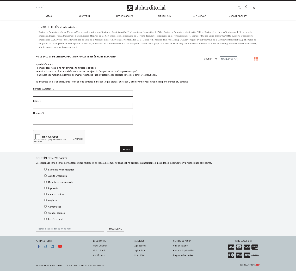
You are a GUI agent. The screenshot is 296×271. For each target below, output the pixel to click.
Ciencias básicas (56, 194)
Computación (54, 206)
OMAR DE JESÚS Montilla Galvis (58, 27)
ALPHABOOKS (199, 16)
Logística (52, 200)
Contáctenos (99, 255)
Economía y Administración (61, 169)
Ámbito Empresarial (57, 175)
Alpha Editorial (100, 245)
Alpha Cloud (99, 250)
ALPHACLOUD (164, 16)
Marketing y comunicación (60, 182)
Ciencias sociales (56, 212)
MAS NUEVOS (227, 58)
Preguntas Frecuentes (183, 255)
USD (38, 7)
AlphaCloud (139, 250)
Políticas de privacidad (183, 250)
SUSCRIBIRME (115, 228)
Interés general (55, 219)
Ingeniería (53, 188)
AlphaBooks (140, 245)
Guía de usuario (180, 245)
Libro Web (139, 255)
